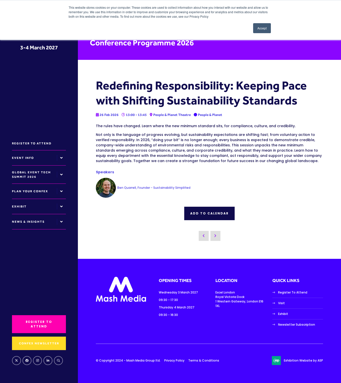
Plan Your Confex (30, 191)
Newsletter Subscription (296, 324)
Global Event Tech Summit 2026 (31, 175)
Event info (23, 158)
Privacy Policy (174, 360)
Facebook (26, 360)
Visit (281, 303)
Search (58, 360)
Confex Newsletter (39, 343)
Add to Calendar (209, 213)
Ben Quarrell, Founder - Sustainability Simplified (153, 188)
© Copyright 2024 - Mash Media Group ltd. (128, 360)
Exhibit (19, 206)
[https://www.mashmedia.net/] (121, 300)
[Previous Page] (204, 236)
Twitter (16, 360)
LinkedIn (47, 360)
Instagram (37, 360)
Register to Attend (32, 143)
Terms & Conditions (203, 360)
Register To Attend (292, 292)
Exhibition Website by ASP (303, 360)
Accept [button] (262, 28)
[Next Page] (215, 236)
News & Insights (28, 221)
